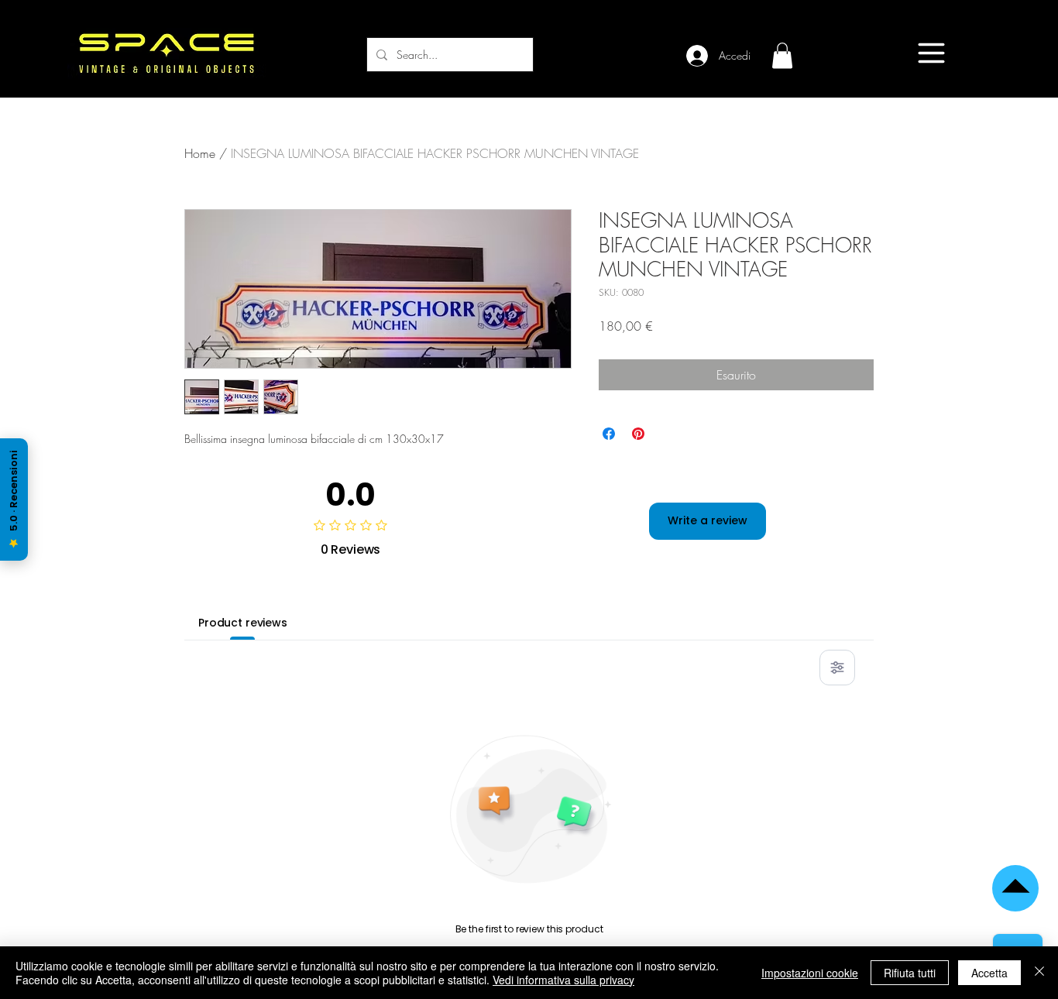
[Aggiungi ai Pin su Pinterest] (638, 433)
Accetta (989, 972)
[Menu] (931, 53)
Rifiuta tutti (910, 972)
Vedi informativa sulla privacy (563, 979)
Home (199, 153)
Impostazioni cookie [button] (809, 972)
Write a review (707, 520)
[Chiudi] (1039, 973)
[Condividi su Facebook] (608, 433)
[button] (782, 55)
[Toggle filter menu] (837, 667)
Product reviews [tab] (242, 622)
